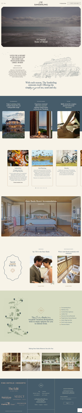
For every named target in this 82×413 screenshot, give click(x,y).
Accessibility (37, 395)
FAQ (39, 391)
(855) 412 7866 (41, 400)
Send (67, 403)
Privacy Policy (36, 393)
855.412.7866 (63, 3)
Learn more (41, 204)
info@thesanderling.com (41, 401)
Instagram (40, 404)
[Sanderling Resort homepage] (41, 3)
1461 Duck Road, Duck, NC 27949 (41, 399)
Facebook (45, 404)
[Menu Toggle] (2, 3)
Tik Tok (36, 404)
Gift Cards (44, 395)
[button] (6, 217)
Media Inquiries (45, 393)
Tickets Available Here (18, 182)
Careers (44, 391)
